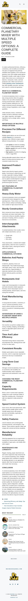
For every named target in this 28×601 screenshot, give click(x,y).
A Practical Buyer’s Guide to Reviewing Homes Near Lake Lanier (17, 550)
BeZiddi (12, 594)
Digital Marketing (14, 525)
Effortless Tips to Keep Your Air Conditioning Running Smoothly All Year (17, 543)
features (9, 137)
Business (11, 532)
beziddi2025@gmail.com (14, 568)
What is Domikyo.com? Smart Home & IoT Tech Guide (16, 527)
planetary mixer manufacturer (14, 83)
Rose (2, 56)
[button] (20, 4)
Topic (10, 517)
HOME (3, 59)
